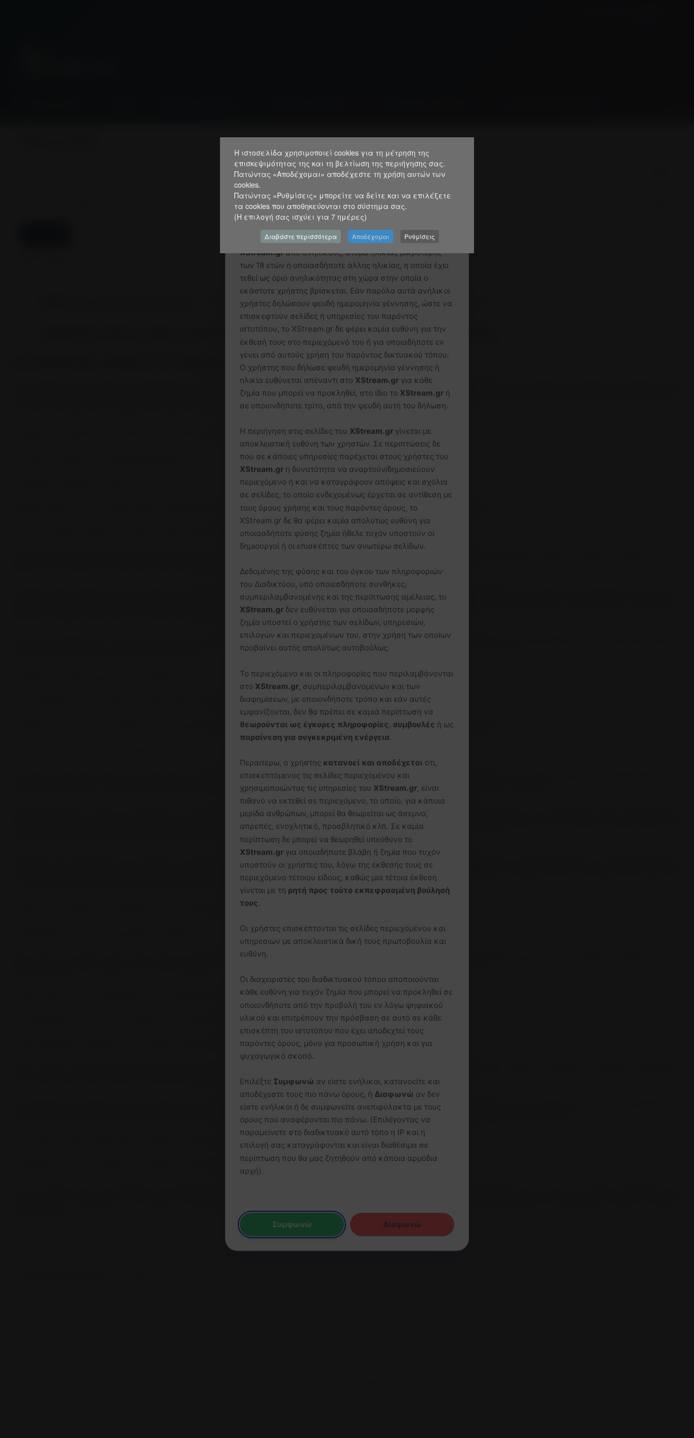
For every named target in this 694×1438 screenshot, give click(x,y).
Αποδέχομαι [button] (370, 236)
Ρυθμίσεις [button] (419, 236)
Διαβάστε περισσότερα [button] (301, 236)
